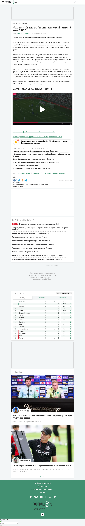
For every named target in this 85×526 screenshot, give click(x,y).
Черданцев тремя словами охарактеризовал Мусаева (32, 248)
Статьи (18, 372)
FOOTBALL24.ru (11, 2)
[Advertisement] (42, 13)
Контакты (42, 493)
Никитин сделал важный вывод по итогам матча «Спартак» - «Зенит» (37, 256)
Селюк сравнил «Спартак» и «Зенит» (26, 165)
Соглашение (42, 486)
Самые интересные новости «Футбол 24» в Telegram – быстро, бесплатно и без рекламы (44, 142)
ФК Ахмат (37, 173)
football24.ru (68, 180)
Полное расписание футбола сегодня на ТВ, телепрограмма (37, 137)
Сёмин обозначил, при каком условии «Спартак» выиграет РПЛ (36, 162)
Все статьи (42, 476)
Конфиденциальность (42, 483)
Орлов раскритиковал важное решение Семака (29, 237)
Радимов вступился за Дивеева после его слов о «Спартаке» (35, 151)
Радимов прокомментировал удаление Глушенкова (31, 241)
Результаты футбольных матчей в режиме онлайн (34, 132)
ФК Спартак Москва (24, 173)
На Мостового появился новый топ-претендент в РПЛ (39, 224)
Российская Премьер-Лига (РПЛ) (54, 173)
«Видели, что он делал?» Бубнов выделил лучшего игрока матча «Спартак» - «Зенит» (40, 228)
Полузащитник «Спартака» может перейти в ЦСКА (31, 169)
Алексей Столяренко (23, 33)
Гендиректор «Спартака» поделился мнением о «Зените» (33, 244)
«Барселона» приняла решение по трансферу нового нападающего (37, 259)
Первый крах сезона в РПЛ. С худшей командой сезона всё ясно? (42, 465)
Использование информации (42, 489)
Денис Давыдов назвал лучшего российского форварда (33, 159)
